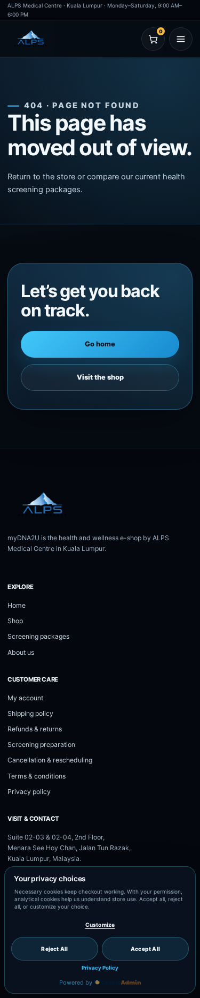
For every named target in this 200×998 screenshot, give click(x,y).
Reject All (54, 949)
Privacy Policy (100, 968)
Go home (100, 344)
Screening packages (38, 636)
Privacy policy (29, 792)
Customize (100, 924)
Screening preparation (41, 744)
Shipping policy (30, 713)
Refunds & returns (34, 729)
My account (25, 698)
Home (16, 605)
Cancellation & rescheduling (49, 760)
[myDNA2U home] (58, 38)
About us (20, 652)
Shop (15, 621)
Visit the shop (100, 377)
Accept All (145, 949)
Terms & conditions (36, 776)
